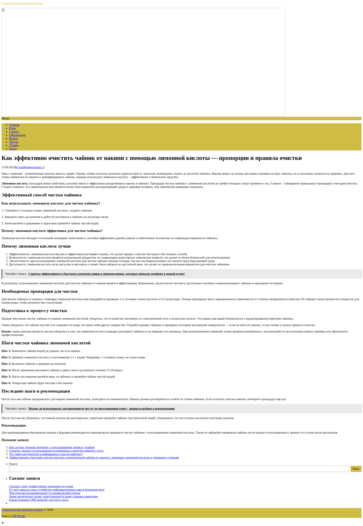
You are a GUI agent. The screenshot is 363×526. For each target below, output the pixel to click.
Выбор (13, 138)
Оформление (17, 135)
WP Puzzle (18, 516)
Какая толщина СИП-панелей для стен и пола (38, 499)
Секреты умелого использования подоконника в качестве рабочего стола (56, 450)
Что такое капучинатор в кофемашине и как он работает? (46, 454)
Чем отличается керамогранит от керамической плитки (44, 493)
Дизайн (14, 145)
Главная (14, 124)
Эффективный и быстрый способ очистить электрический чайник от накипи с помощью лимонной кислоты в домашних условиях (94, 457)
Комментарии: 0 (33, 167)
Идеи (12, 128)
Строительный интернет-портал (22, 3)
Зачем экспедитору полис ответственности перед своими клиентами (53, 496)
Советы (14, 131)
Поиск (13, 464)
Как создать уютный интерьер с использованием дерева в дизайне (52, 447)
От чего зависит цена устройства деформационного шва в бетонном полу (57, 489)
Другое (13, 141)
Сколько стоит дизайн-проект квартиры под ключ (41, 486)
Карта (13, 148)
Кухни (19, 167)
